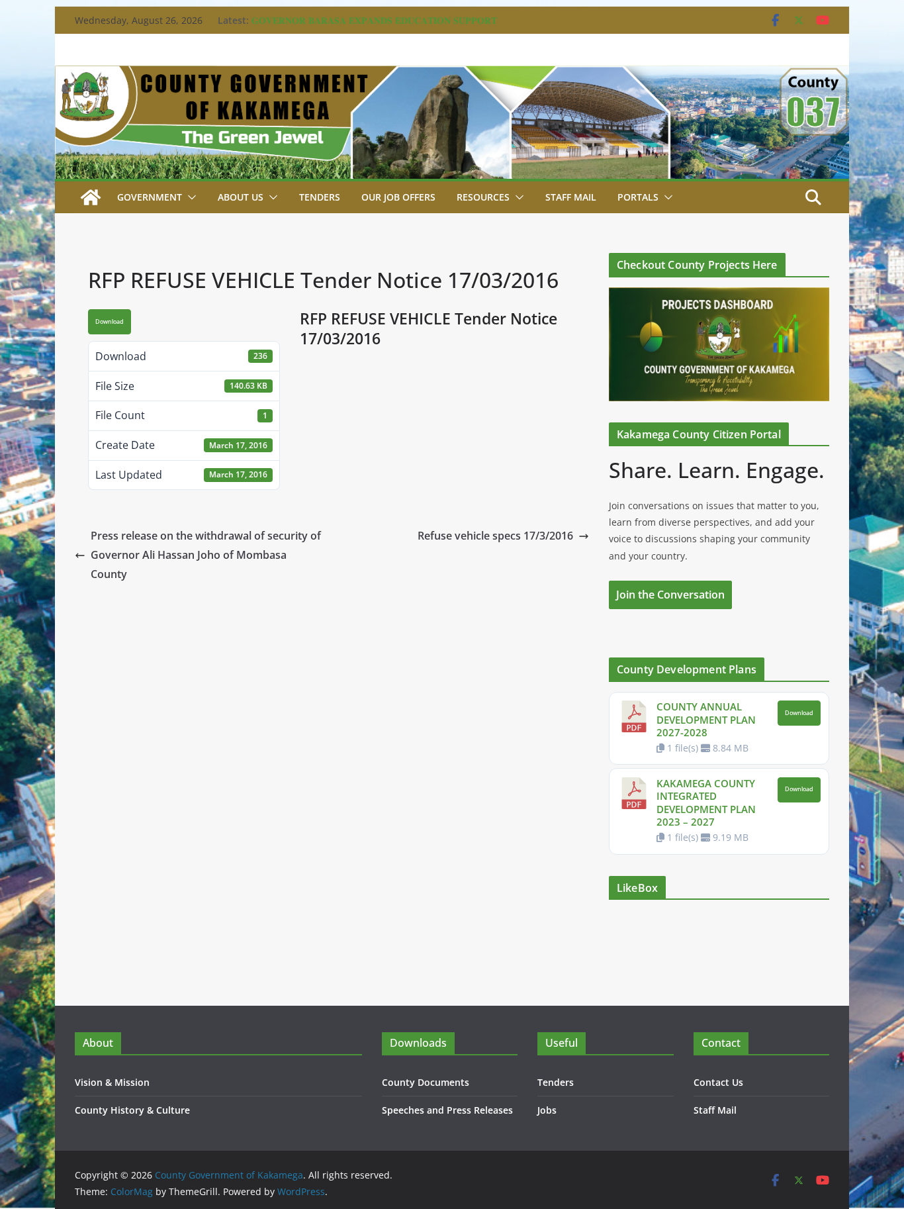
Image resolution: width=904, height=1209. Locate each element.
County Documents (425, 1082)
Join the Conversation (670, 594)
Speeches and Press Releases (447, 1110)
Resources (483, 197)
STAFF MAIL (570, 197)
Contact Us (718, 1082)
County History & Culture (132, 1110)
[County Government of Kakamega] (452, 75)
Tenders (319, 197)
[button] (189, 197)
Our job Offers (398, 197)
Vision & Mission (112, 1082)
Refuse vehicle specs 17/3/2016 (495, 535)
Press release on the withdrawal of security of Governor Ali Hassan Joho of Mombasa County (206, 554)
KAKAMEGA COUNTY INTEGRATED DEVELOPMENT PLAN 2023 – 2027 (706, 803)
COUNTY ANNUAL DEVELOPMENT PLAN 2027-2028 (706, 719)
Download (109, 322)
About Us (240, 197)
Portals (637, 197)
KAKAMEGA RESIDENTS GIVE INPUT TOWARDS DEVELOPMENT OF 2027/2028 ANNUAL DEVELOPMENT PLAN (383, 13)
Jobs (547, 1110)
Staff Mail (715, 1110)
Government (149, 197)
